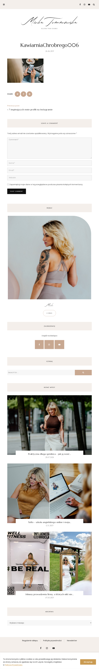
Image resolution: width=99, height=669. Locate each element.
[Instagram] (83, 4)
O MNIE (49, 313)
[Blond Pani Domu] (49, 22)
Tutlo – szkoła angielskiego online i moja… (49, 522)
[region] (49, 660)
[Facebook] (79, 4)
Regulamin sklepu (30, 640)
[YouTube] (88, 4)
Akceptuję (88, 662)
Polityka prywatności (52, 640)
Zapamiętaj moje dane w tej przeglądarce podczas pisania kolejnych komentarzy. (46, 184)
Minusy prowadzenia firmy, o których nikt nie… (49, 594)
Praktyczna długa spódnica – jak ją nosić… (49, 454)
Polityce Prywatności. (14, 665)
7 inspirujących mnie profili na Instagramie (31, 109)
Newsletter (72, 640)
